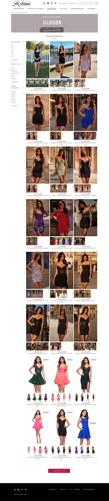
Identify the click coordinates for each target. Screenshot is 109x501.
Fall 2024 (13, 93)
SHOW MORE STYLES (59, 470)
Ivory (12, 54)
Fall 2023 (13, 95)
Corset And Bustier (15, 73)
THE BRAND (91, 8)
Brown (12, 49)
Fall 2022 (13, 96)
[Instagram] (45, 3)
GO (96, 3)
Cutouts (13, 74)
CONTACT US (62, 489)
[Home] (21, 3)
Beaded (13, 69)
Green (12, 53)
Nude (12, 56)
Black (12, 45)
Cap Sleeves (14, 71)
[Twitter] (56, 3)
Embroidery (14, 78)
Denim (12, 76)
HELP (70, 489)
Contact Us (73, 3)
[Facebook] (52, 3)
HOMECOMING (52, 8)
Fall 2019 (13, 102)
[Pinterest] (49, 3)
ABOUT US (77, 489)
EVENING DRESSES (77, 8)
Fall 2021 (13, 98)
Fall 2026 (13, 91)
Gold (12, 51)
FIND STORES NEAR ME (89, 489)
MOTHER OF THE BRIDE (36, 8)
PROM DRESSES (18, 8)
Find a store (63, 3)
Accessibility (53, 489)
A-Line (12, 67)
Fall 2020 (13, 100)
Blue (12, 47)
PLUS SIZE (63, 8)
